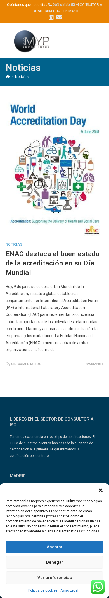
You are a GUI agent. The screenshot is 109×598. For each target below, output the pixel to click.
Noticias (22, 77)
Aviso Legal (69, 590)
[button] (100, 490)
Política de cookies (43, 590)
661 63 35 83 (64, 5)
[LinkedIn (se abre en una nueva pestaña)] (51, 17)
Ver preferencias (54, 577)
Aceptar (55, 546)
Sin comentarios (26, 364)
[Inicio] (8, 77)
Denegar (54, 562)
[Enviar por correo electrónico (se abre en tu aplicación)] (58, 17)
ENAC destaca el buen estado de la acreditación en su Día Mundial (53, 263)
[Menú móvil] (95, 41)
